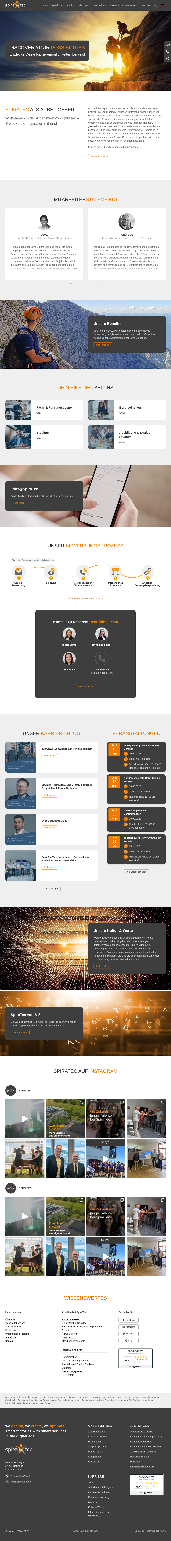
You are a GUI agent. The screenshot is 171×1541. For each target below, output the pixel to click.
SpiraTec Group (13, 1326)
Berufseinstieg (69, 1357)
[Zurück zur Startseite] (15, 5)
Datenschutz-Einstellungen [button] (85, 1531)
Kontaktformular (85, 686)
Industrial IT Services (141, 1441)
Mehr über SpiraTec (100, 156)
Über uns (10, 1319)
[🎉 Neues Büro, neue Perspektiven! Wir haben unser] (146, 1159)
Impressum (139, 1531)
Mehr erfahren (103, 345)
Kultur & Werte (69, 1333)
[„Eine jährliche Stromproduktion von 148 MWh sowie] (65, 1118)
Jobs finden (18, 503)
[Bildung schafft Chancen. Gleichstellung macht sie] (105, 1118)
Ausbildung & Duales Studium (78, 1364)
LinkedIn (130, 1333)
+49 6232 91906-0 (20, 1475)
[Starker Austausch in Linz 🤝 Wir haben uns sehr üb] (65, 1159)
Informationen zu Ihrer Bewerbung (100, 1514)
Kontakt (9, 1341)
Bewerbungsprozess (73, 1371)
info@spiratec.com (21, 1481)
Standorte (10, 1337)
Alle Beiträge (51, 888)
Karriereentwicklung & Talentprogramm (82, 1326)
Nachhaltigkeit (95, 1451)
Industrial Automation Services (146, 1446)
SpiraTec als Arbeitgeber (101, 1487)
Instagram (130, 1327)
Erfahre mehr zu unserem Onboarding (85, 598)
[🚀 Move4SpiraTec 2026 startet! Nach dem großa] (24, 1118)
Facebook (130, 1320)
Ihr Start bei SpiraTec (99, 1492)
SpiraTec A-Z (69, 1337)
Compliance (94, 1456)
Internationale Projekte (17, 1333)
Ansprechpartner (97, 1446)
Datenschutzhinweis (156, 1531)
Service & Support (139, 1456)
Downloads (94, 1461)
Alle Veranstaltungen (136, 872)
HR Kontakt (68, 1375)
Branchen (10, 1330)
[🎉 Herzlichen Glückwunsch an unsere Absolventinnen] (146, 1118)
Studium (66, 1367)
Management (95, 1441)
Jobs (90, 1482)
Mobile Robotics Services (143, 1451)
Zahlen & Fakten (70, 1319)
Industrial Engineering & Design (146, 1436)
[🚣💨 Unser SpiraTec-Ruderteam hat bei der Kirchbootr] (105, 1159)
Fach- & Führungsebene (75, 1360)
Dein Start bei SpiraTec (74, 1323)
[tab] (70, 283)
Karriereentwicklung (98, 1497)
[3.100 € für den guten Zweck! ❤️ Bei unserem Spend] (24, 1159)
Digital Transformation (141, 1431)
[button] (163, 5)
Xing (130, 1340)
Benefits (66, 1330)
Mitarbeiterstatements (73, 1341)
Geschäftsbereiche (15, 1323)
